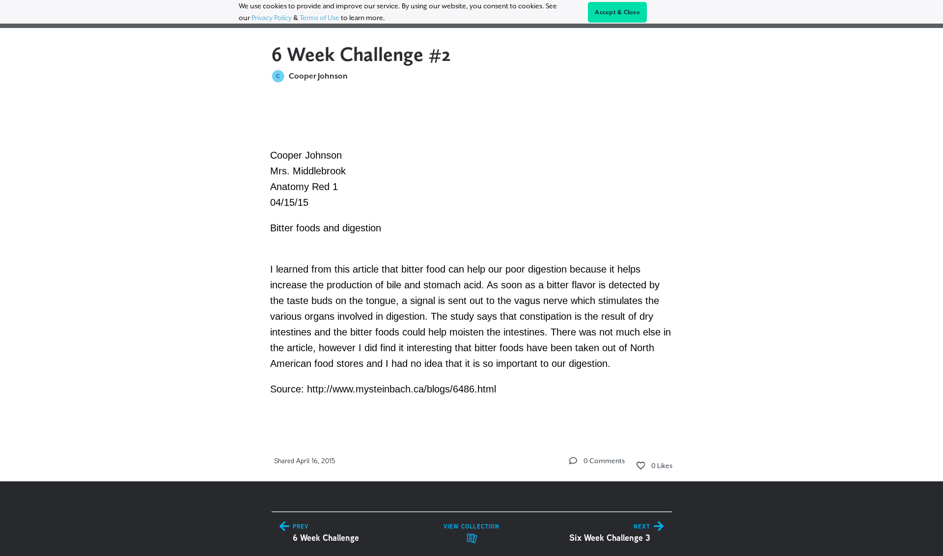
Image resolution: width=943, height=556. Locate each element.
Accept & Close (617, 12)
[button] (573, 461)
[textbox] (472, 258)
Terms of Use (319, 18)
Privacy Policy (271, 18)
